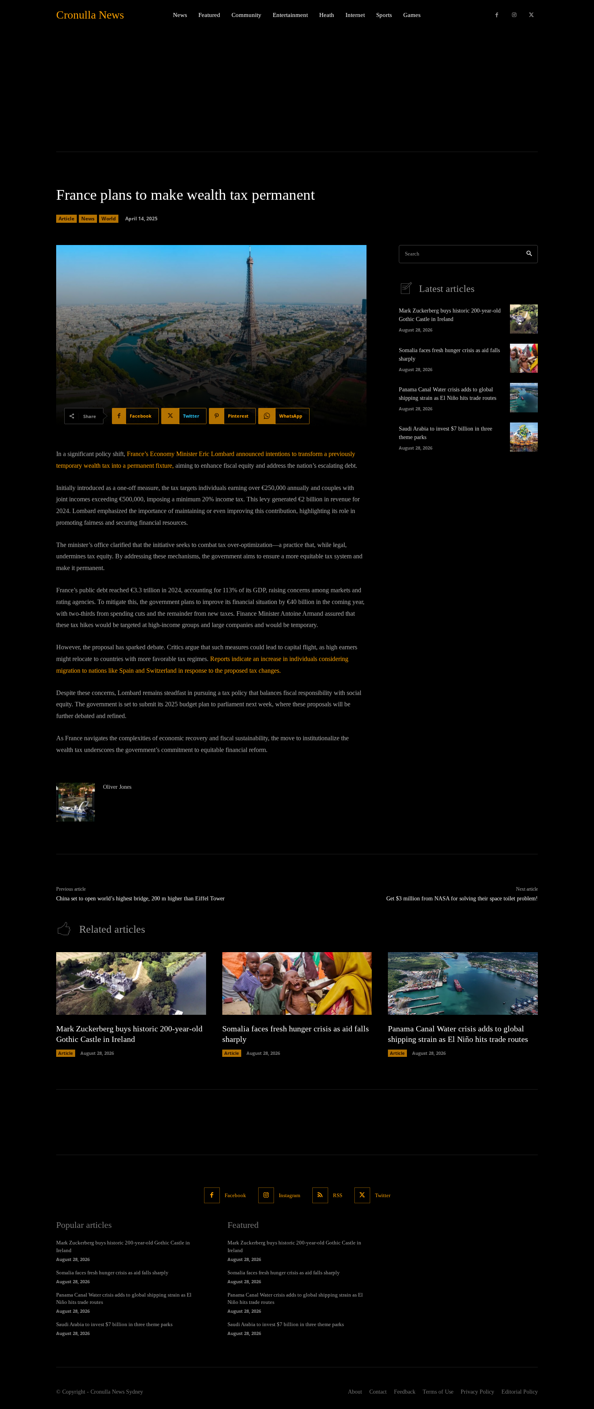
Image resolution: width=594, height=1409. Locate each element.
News (88, 218)
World (108, 218)
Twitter (382, 1195)
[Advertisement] (297, 91)
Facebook (235, 1195)
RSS (337, 1195)
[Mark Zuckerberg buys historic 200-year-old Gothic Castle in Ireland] (524, 319)
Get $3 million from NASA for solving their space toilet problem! (462, 899)
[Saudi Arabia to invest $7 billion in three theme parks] (524, 437)
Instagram (289, 1195)
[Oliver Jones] (75, 802)
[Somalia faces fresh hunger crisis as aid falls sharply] (524, 358)
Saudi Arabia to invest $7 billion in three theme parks (114, 1324)
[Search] (529, 254)
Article (66, 218)
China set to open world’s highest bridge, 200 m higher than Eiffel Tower (140, 899)
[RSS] (320, 1195)
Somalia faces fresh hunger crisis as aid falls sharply (112, 1273)
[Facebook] (496, 15)
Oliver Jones (117, 787)
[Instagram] (514, 15)
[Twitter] (531, 15)
